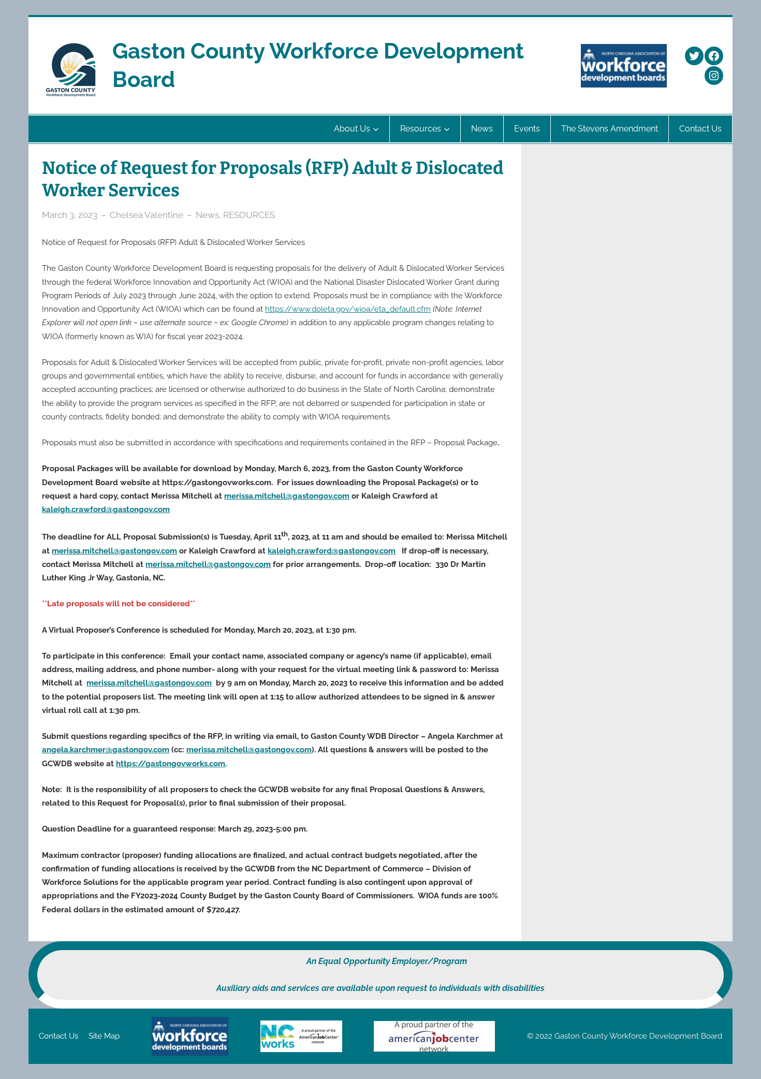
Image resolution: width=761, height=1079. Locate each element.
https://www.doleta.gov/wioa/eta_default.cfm (348, 309)
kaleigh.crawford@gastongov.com (106, 509)
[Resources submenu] (447, 129)
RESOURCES (249, 215)
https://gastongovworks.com (170, 763)
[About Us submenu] (376, 129)
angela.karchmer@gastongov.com (105, 749)
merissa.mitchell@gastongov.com (286, 496)
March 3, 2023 (69, 215)
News (207, 215)
